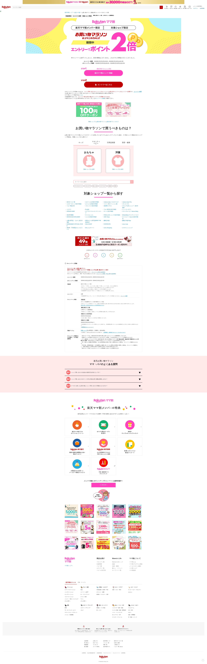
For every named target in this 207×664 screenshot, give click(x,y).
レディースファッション (70, 589)
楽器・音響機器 (131, 614)
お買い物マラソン (100, 121)
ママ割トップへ (69, 565)
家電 (66, 607)
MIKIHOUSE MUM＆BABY (73, 217)
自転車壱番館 (70, 215)
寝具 (115, 186)
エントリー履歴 (138, 91)
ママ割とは (132, 562)
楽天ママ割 (77, 12)
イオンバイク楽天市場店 (91, 205)
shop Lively (125, 224)
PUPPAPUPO (107, 224)
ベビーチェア (103, 186)
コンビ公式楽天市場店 (91, 217)
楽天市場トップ (69, 12)
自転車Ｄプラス (108, 205)
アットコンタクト (126, 209)
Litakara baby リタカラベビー (111, 202)
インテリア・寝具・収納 (117, 607)
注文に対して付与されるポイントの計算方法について (92, 305)
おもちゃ (130, 592)
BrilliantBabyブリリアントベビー (130, 215)
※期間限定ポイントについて (87, 327)
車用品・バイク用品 (101, 607)
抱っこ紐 (95, 186)
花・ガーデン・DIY (116, 614)
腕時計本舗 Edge (126, 220)
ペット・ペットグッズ (117, 612)
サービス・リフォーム (117, 617)
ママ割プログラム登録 (135, 564)
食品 (82, 589)
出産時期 (99, 564)
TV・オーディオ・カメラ (70, 610)
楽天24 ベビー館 (71, 202)
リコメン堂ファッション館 (110, 204)
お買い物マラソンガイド (112, 121)
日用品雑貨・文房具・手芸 (102, 589)
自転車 (110, 186)
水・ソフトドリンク (85, 594)
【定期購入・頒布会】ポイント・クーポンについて (114, 332)
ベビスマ (69, 209)
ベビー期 (99, 566)
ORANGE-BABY (71, 211)
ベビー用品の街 (71, 205)
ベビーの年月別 (101, 570)
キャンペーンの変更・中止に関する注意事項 (106, 273)
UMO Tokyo (107, 217)
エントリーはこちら (105, 85)
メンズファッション (69, 592)
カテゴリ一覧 (100, 568)
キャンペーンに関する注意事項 (98, 272)
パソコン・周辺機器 (69, 614)
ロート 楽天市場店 (108, 211)
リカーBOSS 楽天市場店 (110, 209)
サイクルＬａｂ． (89, 215)
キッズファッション (69, 594)
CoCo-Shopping (108, 227)
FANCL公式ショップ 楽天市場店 (112, 215)
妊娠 (113, 564)
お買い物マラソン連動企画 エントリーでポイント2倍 (95, 12)
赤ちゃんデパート (89, 227)
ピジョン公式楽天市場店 (91, 204)
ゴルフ (82, 610)
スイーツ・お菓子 (84, 592)
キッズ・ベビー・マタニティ (134, 589)
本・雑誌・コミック (132, 617)
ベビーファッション (69, 596)
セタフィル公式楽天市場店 (92, 202)
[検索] (161, 7)
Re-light (87, 209)
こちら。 (81, 95)
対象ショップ (91, 121)
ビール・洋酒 (83, 596)
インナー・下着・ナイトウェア (71, 599)
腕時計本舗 (106, 220)
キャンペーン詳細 (99, 98)
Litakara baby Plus (127, 202)
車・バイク (99, 610)
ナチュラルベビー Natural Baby (130, 211)
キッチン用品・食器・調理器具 (119, 610)
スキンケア (87, 186)
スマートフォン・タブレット (71, 612)
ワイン (82, 599)
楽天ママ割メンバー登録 (103, 73)
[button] (171, 7)
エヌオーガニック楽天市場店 (74, 204)
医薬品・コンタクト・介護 (102, 594)
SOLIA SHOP (88, 224)
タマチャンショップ (127, 227)
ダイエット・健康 (100, 592)
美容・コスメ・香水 (116, 589)
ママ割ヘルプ (133, 568)
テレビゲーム (131, 607)
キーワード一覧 (116, 570)
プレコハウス (125, 204)
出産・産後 (115, 566)
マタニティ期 (100, 562)
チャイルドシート (78, 186)
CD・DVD (130, 610)
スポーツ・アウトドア (85, 607)
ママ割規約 (132, 570)
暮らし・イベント (117, 568)
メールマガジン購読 (135, 566)
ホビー (129, 612)
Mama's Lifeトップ (117, 562)
